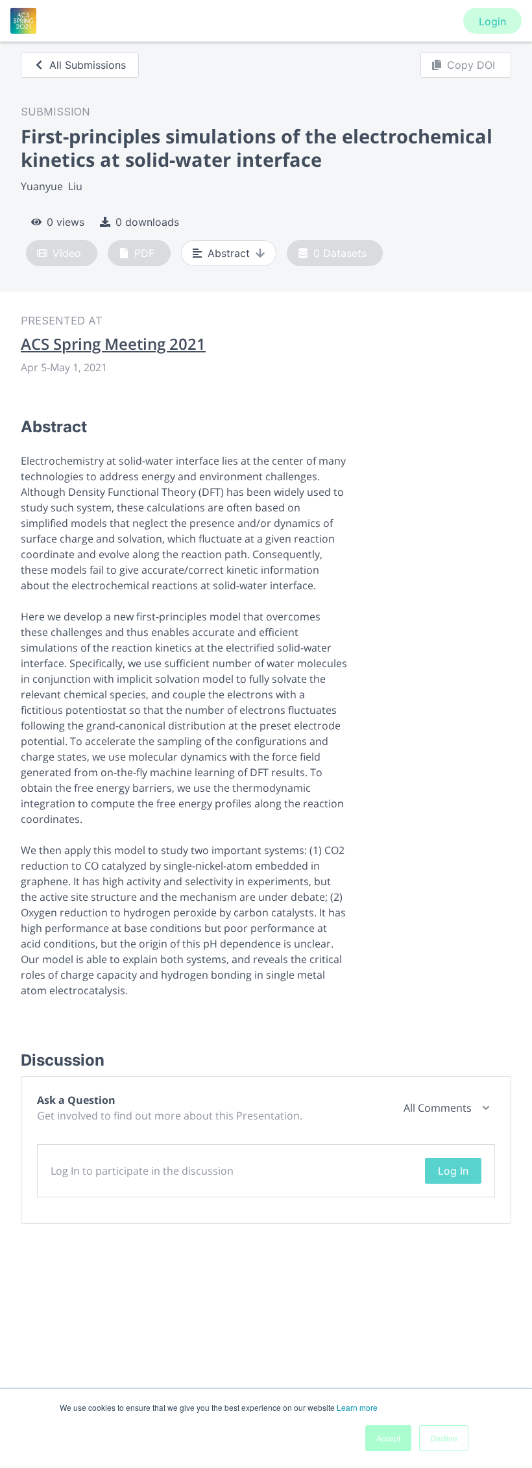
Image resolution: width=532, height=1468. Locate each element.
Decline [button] (443, 1437)
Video (67, 253)
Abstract (229, 253)
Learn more (357, 1407)
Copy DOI (471, 64)
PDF (144, 253)
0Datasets (340, 253)
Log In (453, 1170)
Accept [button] (388, 1437)
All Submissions (87, 64)
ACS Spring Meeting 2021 (113, 344)
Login (492, 21)
